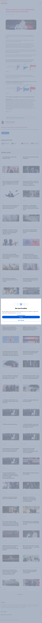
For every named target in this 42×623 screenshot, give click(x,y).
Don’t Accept (21, 320)
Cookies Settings (21, 315)
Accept (21, 317)
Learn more (19, 312)
